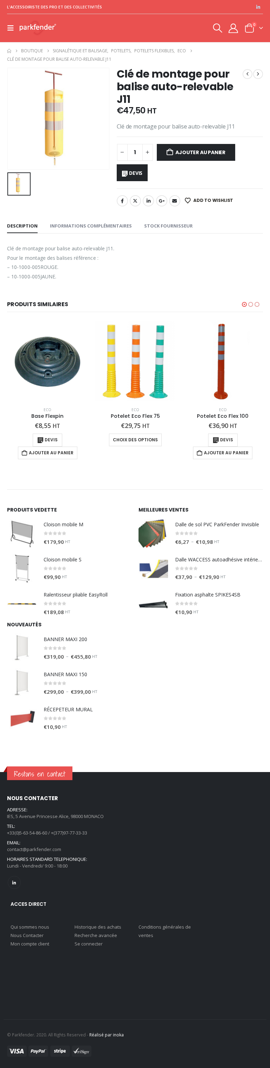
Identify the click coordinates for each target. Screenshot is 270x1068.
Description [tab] (22, 226)
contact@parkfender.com (34, 849)
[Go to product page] (47, 361)
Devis (135, 173)
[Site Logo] (37, 28)
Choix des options (135, 440)
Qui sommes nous (30, 927)
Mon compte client (30, 944)
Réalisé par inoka (106, 1034)
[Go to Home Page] (9, 51)
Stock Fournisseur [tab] (168, 226)
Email (174, 200)
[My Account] (233, 28)
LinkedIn (148, 200)
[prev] (247, 74)
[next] (258, 74)
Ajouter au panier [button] (51, 453)
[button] (12, 28)
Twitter (135, 200)
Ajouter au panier (200, 152)
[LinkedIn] (258, 7)
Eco (47, 409)
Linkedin (14, 882)
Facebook (122, 200)
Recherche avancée (96, 935)
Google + (161, 200)
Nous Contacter (27, 935)
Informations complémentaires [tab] (91, 226)
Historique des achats (98, 927)
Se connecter (89, 944)
